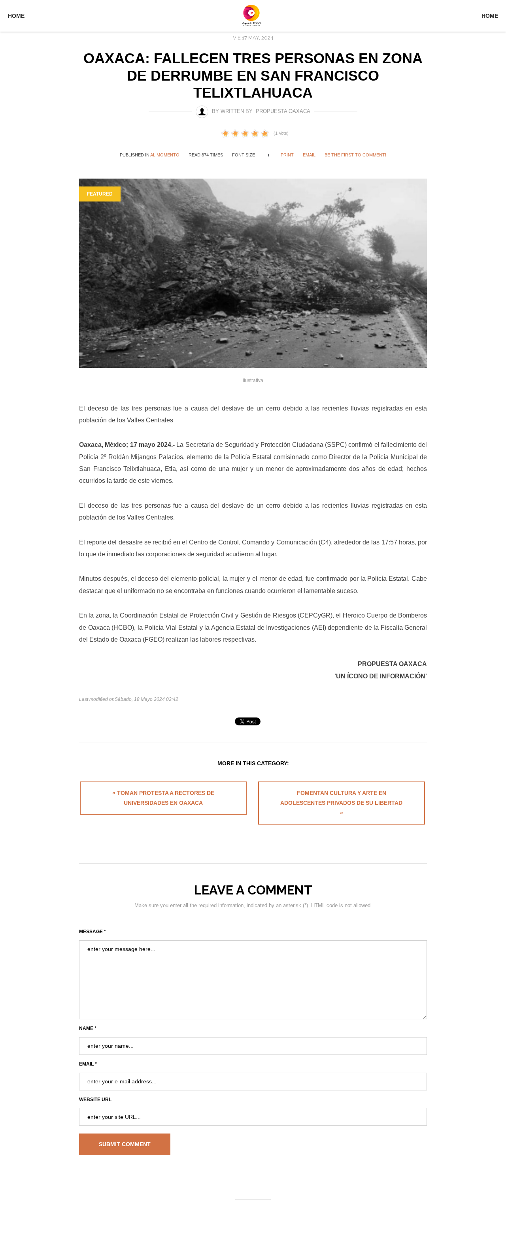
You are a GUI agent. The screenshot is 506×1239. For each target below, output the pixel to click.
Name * (87, 1028)
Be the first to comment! (355, 155)
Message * (92, 931)
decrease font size (261, 154)
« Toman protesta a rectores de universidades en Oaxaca (163, 798)
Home (16, 16)
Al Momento (164, 155)
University (253, 15)
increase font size (269, 154)
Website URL (95, 1099)
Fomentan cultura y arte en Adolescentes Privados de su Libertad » (341, 803)
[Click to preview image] (253, 273)
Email (309, 155)
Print (287, 155)
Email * (88, 1064)
